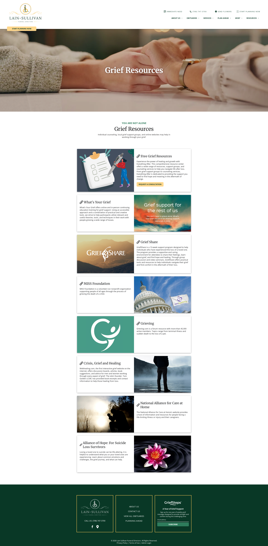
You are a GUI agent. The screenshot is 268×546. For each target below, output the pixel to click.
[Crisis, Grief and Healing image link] (162, 374)
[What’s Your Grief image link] (162, 213)
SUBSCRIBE (173, 524)
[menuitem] (177, 18)
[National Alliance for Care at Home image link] (105, 414)
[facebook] (92, 527)
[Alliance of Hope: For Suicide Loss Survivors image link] (162, 454)
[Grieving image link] (105, 334)
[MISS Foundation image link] (162, 294)
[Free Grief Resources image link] (105, 170)
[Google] (97, 527)
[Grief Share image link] (105, 254)
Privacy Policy (122, 543)
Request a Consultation (150, 184)
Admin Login (146, 543)
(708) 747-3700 (99, 520)
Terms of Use (134, 543)
